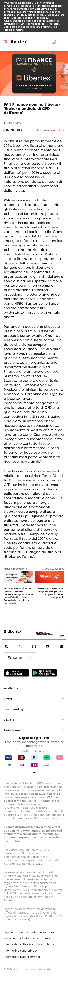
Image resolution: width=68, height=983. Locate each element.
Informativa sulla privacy (21, 951)
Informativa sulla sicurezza (22, 957)
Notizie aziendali (50, 130)
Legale (8, 932)
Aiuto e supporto (43, 932)
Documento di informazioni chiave (27, 939)
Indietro (14, 130)
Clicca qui (9, 26)
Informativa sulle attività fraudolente (29, 944)
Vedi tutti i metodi (34, 751)
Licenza (22, 932)
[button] (62, 42)
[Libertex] (26, 41)
